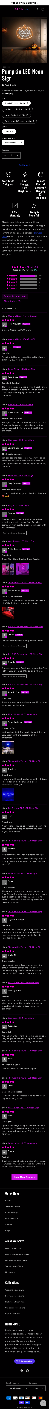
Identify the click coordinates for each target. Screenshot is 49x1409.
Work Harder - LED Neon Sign (22, 873)
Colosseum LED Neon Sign (21, 440)
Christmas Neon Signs (15, 1308)
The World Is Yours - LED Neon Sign (25, 582)
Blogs (7, 1231)
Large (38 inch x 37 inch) (16, 115)
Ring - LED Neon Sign (18, 505)
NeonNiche (28, 1407)
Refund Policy (11, 1213)
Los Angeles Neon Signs (16, 1260)
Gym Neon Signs (12, 1314)
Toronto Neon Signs (14, 1266)
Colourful (9, 131)
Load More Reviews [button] (24, 1177)
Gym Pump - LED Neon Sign (21, 541)
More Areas (10, 1272)
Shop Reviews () (12, 301)
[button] (5, 9)
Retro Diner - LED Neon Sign (21, 369)
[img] (24, 267)
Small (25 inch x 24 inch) (16, 103)
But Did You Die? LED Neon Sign (23, 808)
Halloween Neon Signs (15, 1302)
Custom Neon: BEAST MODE (22, 339)
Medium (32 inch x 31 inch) (17, 109)
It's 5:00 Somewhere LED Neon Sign (25, 626)
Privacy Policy (11, 1219)
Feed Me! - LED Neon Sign (20, 475)
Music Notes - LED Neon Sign (22, 714)
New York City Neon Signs (17, 1254)
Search (8, 1201)
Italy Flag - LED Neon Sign (20, 404)
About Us (9, 1225)
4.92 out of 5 (31, 267)
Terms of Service (12, 1207)
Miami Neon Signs (13, 1248)
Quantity (5, 150)
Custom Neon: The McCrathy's (23, 316)
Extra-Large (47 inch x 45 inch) (19, 121)
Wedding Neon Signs (14, 1290)
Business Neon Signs (14, 1296)
